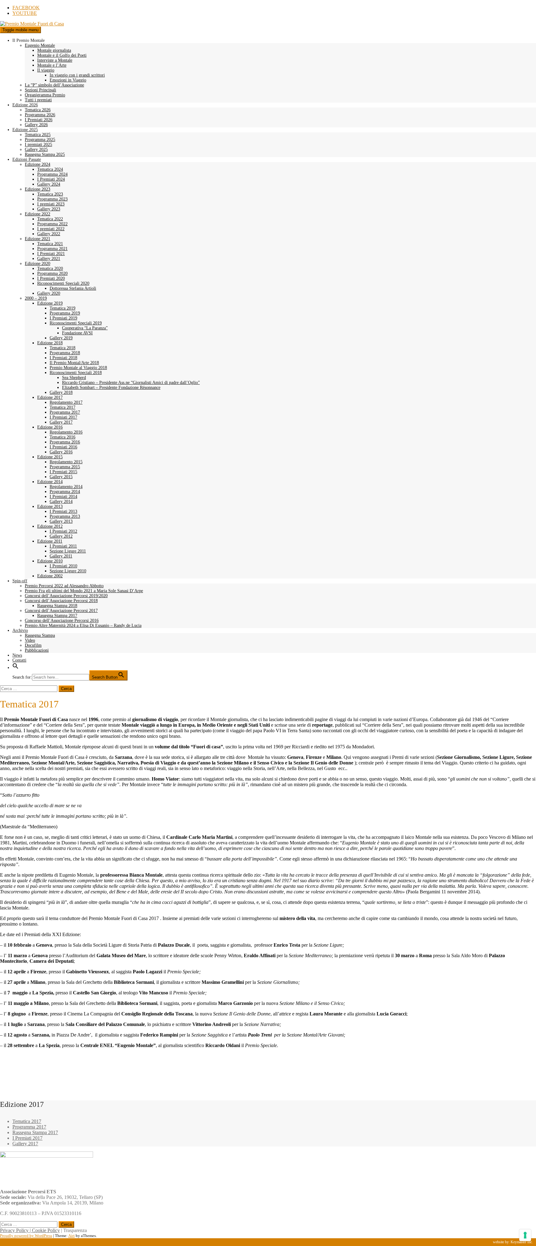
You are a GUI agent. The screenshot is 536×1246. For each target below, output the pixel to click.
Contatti (19, 660)
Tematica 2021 (50, 243)
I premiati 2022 (51, 229)
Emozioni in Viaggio (68, 80)
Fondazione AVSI (77, 333)
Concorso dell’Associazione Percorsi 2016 (62, 620)
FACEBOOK (26, 7)
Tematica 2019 (62, 308)
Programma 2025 (40, 139)
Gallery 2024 (48, 184)
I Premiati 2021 (51, 253)
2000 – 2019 (36, 298)
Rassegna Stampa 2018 (57, 605)
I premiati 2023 (51, 204)
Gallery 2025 (36, 149)
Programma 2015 (65, 466)
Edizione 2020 (37, 263)
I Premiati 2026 (38, 119)
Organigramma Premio (45, 95)
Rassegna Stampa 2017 (57, 615)
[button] (15, 667)
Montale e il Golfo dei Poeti (62, 55)
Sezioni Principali (40, 90)
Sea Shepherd (74, 377)
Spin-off (19, 581)
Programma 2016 (65, 442)
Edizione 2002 (50, 576)
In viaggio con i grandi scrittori (77, 75)
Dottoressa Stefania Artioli (73, 288)
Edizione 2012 (50, 526)
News (17, 655)
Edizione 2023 (37, 189)
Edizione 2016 (50, 427)
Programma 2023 (52, 199)
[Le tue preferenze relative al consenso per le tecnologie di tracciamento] (525, 1235)
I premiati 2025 (38, 144)
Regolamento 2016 (66, 432)
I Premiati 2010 (63, 566)
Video (30, 640)
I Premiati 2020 (51, 278)
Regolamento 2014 (66, 486)
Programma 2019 (65, 313)
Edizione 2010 (50, 561)
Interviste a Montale (54, 60)
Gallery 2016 (61, 452)
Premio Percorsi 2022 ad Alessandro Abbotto (64, 585)
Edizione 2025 (25, 129)
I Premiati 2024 (51, 179)
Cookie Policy (46, 1230)
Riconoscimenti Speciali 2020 (63, 283)
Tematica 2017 (62, 407)
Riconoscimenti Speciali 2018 (76, 372)
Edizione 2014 (50, 481)
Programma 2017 (65, 412)
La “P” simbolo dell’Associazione (54, 85)
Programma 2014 (65, 491)
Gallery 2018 (61, 392)
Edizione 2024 (37, 164)
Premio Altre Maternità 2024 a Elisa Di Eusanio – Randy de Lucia (83, 625)
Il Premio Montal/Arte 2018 (74, 362)
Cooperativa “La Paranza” (85, 328)
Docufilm (33, 645)
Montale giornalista (54, 50)
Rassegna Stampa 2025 (45, 154)
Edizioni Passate (26, 159)
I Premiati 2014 (63, 496)
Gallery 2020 (48, 293)
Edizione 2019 (50, 303)
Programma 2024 (52, 174)
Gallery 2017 (61, 422)
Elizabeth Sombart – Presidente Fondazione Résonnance (111, 387)
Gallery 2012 (61, 536)
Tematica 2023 (50, 194)
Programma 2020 (52, 273)
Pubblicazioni (37, 650)
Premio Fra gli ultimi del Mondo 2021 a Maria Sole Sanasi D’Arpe (84, 590)
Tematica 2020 (50, 268)
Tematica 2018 (62, 348)
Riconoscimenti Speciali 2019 (76, 323)
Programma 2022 (52, 224)
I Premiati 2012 (63, 531)
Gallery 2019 (61, 338)
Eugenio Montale (40, 45)
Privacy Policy (14, 1230)
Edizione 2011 (49, 541)
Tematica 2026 (38, 110)
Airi (71, 1235)
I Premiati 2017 (63, 417)
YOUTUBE (24, 13)
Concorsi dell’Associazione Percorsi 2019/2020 (66, 595)
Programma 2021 (52, 248)
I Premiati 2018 (63, 357)
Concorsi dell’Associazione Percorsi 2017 (61, 610)
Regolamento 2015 (66, 462)
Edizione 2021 (37, 238)
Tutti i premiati (38, 100)
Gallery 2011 (61, 556)
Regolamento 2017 (66, 402)
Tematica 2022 (50, 219)
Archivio (20, 630)
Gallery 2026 (36, 124)
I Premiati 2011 (63, 546)
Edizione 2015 (50, 457)
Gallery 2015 (61, 476)
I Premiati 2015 (63, 471)
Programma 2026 (40, 114)
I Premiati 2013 (63, 511)
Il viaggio (45, 70)
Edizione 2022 (37, 214)
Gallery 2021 (48, 258)
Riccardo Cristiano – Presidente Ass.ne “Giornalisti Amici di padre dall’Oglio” (131, 382)
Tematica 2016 (62, 437)
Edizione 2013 (50, 506)
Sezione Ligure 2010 (68, 571)
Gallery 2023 (48, 209)
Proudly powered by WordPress (26, 1235)
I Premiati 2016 (63, 447)
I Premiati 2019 (63, 318)
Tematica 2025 (38, 134)
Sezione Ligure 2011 (68, 551)
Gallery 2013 (61, 521)
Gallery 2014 (61, 501)
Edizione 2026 (25, 105)
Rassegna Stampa (40, 635)
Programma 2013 (65, 516)
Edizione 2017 (50, 397)
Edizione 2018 (50, 343)
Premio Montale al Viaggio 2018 (78, 367)
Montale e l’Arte (51, 65)
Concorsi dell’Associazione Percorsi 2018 (61, 600)
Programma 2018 (65, 352)
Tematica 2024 (50, 169)
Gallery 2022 (48, 233)
